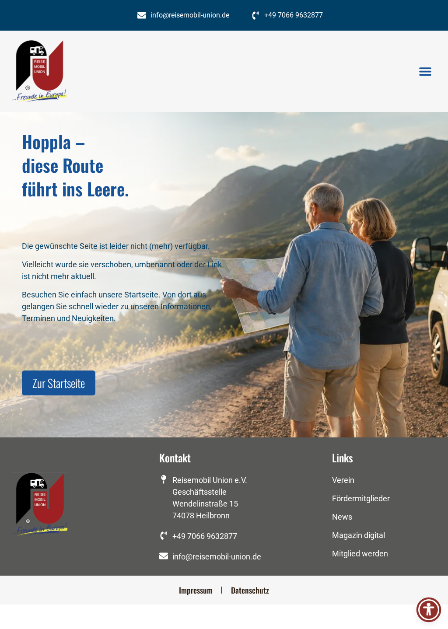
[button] (425, 71)
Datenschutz (250, 590)
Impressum (196, 590)
